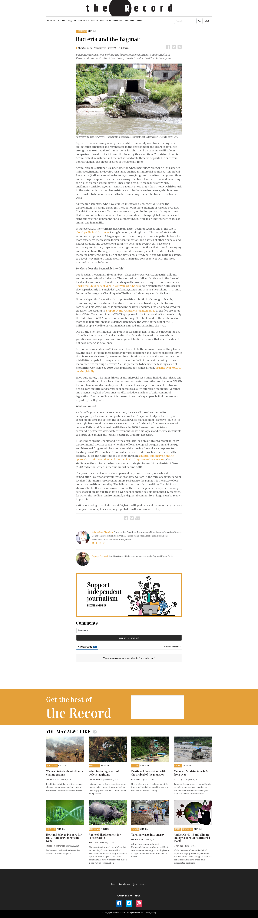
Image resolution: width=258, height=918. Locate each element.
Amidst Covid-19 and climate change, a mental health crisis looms (192, 838)
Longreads (72, 21)
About (113, 884)
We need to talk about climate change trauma (64, 773)
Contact (143, 884)
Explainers (51, 21)
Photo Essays (105, 21)
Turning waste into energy (147, 834)
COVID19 (177, 829)
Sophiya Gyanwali (100, 556)
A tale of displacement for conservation (105, 836)
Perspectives (84, 21)
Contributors (124, 884)
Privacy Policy (150, 912)
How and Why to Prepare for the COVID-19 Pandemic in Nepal (64, 838)
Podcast (94, 21)
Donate (139, 21)
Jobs (135, 884)
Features (61, 21)
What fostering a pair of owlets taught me (104, 773)
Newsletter (117, 21)
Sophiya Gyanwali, (101, 48)
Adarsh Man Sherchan (102, 532)
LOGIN (207, 21)
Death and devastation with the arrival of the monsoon (148, 773)
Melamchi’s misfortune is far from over (192, 773)
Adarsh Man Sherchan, (86, 48)
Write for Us (129, 21)
